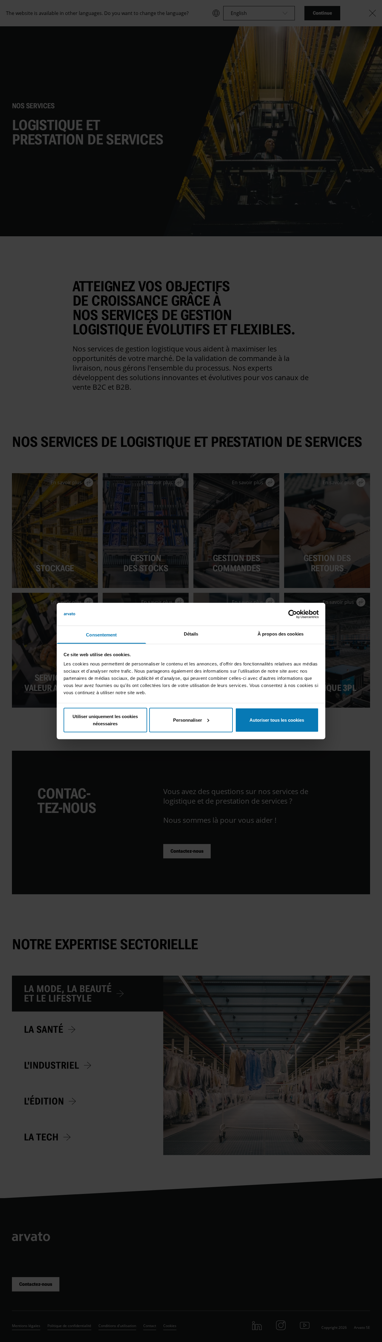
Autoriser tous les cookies (276, 719)
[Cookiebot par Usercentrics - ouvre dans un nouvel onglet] (293, 614)
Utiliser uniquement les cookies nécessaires (105, 720)
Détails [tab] (191, 633)
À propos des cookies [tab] (281, 633)
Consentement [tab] (101, 634)
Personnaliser (187, 719)
